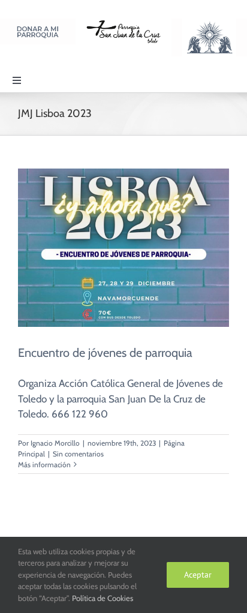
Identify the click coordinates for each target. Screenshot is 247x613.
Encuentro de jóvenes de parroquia (105, 352)
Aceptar (198, 574)
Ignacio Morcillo (55, 442)
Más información (44, 464)
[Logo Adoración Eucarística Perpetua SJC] (209, 23)
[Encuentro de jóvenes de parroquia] (123, 248)
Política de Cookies (102, 598)
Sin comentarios (78, 453)
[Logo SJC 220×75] (123, 23)
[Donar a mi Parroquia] (38, 23)
